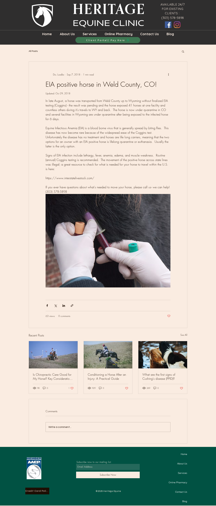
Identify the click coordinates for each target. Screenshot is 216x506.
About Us (182, 463)
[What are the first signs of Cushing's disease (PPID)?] (162, 354)
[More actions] (168, 74)
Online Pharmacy (178, 482)
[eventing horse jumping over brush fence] (53, 354)
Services (182, 473)
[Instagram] (177, 24)
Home (184, 454)
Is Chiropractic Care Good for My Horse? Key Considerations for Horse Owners (52, 376)
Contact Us (181, 491)
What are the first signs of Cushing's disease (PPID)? (158, 376)
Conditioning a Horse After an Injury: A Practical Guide (107, 376)
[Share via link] (72, 305)
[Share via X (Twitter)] (55, 305)
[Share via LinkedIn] (63, 305)
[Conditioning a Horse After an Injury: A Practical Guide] (108, 354)
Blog (184, 501)
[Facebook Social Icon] (168, 24)
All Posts (33, 51)
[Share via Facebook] (47, 305)
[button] (183, 51)
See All (183, 334)
